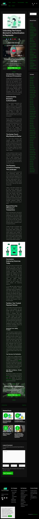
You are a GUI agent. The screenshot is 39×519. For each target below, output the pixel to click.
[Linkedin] (32, 3)
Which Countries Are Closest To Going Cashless (7, 434)
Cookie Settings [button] (4, 516)
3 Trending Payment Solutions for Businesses (20, 421)
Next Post (24, 405)
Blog (9, 5)
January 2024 (32, 130)
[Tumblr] (17, 39)
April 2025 (31, 104)
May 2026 (31, 82)
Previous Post (4, 405)
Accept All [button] (10, 516)
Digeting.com (35, 514)
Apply (27, 2)
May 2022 (31, 164)
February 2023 (32, 149)
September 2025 (33, 95)
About (10, 2)
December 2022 (32, 152)
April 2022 (31, 166)
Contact (13, 5)
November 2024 (33, 113)
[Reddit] (12, 39)
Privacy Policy (13, 499)
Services (13, 2)
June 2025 (31, 101)
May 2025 (31, 102)
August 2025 (32, 97)
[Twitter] (36, 3)
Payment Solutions (24, 494)
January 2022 (32, 171)
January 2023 (32, 151)
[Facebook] (10, 39)
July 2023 (31, 140)
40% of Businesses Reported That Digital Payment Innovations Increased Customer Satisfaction (19, 435)
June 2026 (31, 80)
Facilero (19, 360)
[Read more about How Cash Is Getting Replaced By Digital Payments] (8, 415)
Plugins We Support (24, 504)
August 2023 (32, 139)
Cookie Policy (13, 500)
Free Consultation (21, 2)
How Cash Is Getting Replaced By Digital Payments (7, 421)
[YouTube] (34, 3)
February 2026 (32, 87)
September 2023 (33, 137)
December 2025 (32, 90)
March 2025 (32, 106)
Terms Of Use (13, 502)
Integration (23, 506)
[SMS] (21, 39)
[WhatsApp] (19, 39)
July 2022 (31, 161)
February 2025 (32, 108)
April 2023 (31, 145)
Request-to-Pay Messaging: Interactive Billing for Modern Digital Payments (33, 55)
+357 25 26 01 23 (33, 496)
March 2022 (32, 168)
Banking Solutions (24, 490)
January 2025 (32, 109)
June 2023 (31, 142)
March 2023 (32, 147)
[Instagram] (33, 4)
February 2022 (32, 170)
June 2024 (31, 121)
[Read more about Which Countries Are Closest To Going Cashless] (8, 428)
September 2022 (33, 157)
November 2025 (33, 92)
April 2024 (31, 125)
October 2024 (32, 114)
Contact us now (9, 379)
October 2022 (32, 156)
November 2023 (33, 133)
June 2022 (31, 163)
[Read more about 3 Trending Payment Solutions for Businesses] (20, 415)
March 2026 (32, 85)
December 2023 (32, 132)
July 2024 (31, 120)
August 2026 (32, 77)
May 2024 (31, 123)
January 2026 (32, 89)
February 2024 (32, 128)
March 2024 (32, 126)
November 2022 (33, 154)
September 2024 (33, 116)
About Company (14, 490)
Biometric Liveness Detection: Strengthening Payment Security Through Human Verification (33, 28)
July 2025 (31, 99)
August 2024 (32, 118)
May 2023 (31, 144)
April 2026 (31, 83)
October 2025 (32, 94)
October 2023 (32, 135)
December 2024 (32, 111)
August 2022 (32, 159)
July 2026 (31, 78)
